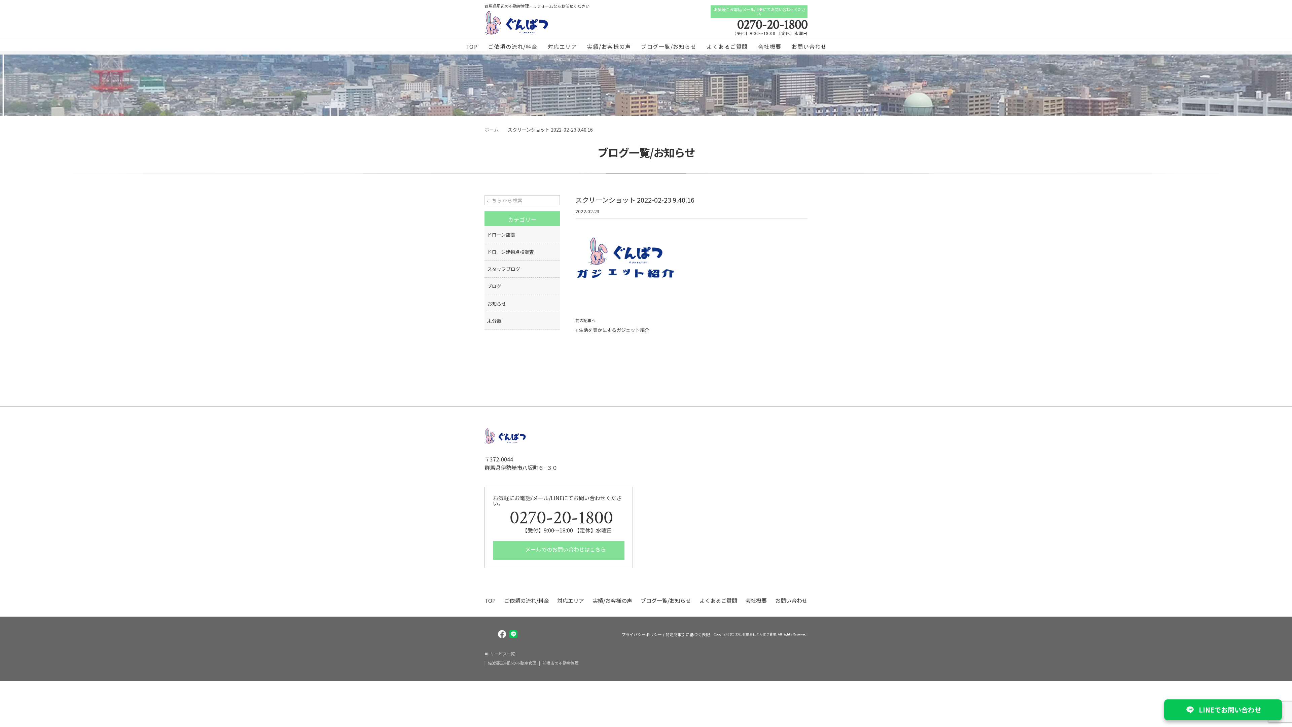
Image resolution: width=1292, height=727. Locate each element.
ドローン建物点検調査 (510, 251)
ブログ (494, 286)
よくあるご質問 (727, 46)
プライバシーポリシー (641, 634)
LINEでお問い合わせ (1230, 710)
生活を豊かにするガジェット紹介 (614, 329)
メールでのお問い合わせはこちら (565, 549)
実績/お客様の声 (609, 46)
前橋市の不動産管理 (560, 663)
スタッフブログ (503, 269)
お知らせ (496, 303)
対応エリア (562, 46)
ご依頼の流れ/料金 (513, 46)
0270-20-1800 (772, 24)
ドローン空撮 (501, 234)
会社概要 (770, 46)
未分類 (494, 320)
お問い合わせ (809, 46)
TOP (471, 46)
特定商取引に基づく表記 (688, 634)
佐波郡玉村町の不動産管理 (512, 663)
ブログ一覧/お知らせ (668, 46)
